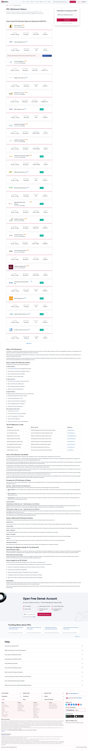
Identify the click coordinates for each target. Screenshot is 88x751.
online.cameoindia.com (71, 438)
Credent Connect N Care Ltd (21, 330)
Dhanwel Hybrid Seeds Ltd (20, 188)
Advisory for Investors (5, 735)
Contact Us (3, 731)
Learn (45, 1)
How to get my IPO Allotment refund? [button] (13, 654)
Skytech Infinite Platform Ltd (21, 314)
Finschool (3, 710)
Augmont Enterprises (19, 140)
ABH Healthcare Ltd (19, 109)
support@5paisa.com (74, 693)
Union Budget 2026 (5, 714)
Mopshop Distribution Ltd (20, 172)
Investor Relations (5, 705)
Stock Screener (20, 709)
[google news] (81, 704)
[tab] (44, 646)
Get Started (67, 20)
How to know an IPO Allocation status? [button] (13, 667)
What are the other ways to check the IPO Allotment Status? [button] (18, 685)
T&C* (71, 23)
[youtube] (78, 704)
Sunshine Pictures (18, 234)
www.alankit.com (70, 450)
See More (77, 636)
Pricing (37, 1)
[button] (83, 2)
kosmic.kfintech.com (71, 433)
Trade (27, 1)
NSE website (13, 381)
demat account (16, 410)
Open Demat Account (44, 614)
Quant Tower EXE (36, 717)
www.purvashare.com (71, 444)
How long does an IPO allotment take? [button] (13, 659)
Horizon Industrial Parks (20, 250)
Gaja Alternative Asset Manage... (19, 203)
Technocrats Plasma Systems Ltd (21, 282)
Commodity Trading (21, 706)
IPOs (12, 577)
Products (32, 1)
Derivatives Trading (21, 705)
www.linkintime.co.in (71, 430)
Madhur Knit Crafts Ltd (20, 78)
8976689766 (79, 697)
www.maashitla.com (71, 447)
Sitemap (3, 709)
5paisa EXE (35, 710)
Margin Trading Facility (21, 710)
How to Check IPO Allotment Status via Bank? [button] (15, 680)
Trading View (35, 714)
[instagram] (69, 704)
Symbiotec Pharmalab (19, 124)
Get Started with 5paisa (47, 55)
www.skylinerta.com (71, 441)
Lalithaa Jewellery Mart (20, 266)
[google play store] (70, 716)
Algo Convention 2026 (5, 706)
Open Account (72, 1)
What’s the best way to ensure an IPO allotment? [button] (15, 650)
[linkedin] (76, 704)
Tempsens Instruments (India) (21, 155)
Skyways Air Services (19, 93)
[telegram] (66, 704)
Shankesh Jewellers (19, 219)
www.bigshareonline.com (72, 435)
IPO (10, 5)
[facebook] (74, 704)
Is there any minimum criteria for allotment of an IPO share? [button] (18, 676)
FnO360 (34, 706)
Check (41, 109)
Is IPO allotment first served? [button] (11, 663)
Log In (79, 1)
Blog (2, 713)
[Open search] (54, 2)
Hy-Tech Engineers (18, 61)
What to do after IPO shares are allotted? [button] (14, 672)
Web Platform (35, 705)
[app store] (79, 716)
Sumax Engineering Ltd (19, 42)
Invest (24, 1)
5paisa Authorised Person (53, 706)
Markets (41, 1)
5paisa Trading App (36, 709)
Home (7, 5)
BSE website (14, 368)
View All (28, 343)
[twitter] (71, 704)
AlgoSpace (35, 713)
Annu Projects (17, 25)
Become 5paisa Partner (53, 705)
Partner (49, 1)
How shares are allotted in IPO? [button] (11, 646)
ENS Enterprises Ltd (19, 298)
